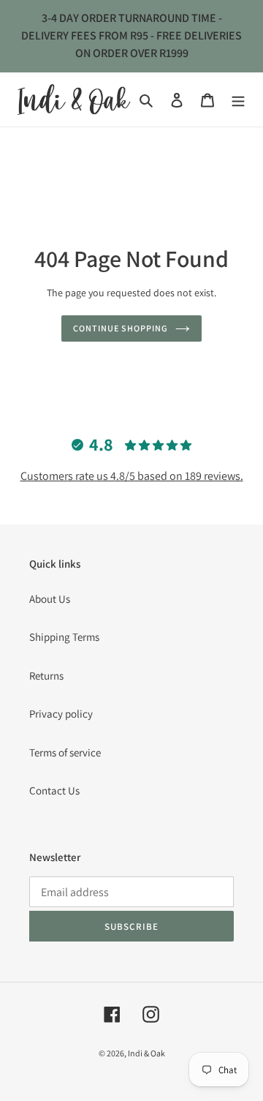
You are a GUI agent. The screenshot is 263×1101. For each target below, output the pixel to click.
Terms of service (65, 752)
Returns (46, 676)
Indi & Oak (146, 1053)
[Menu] (238, 100)
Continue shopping (120, 328)
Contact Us (54, 790)
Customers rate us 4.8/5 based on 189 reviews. (131, 476)
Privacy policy (61, 714)
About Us (49, 599)
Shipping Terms (64, 637)
